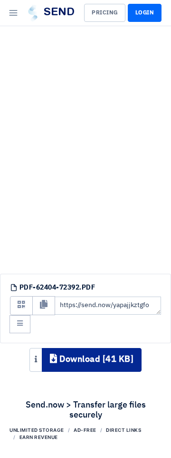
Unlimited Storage (37, 430)
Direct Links (123, 430)
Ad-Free (85, 430)
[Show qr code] (21, 305)
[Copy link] (43, 305)
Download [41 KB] (95, 359)
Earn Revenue (38, 437)
